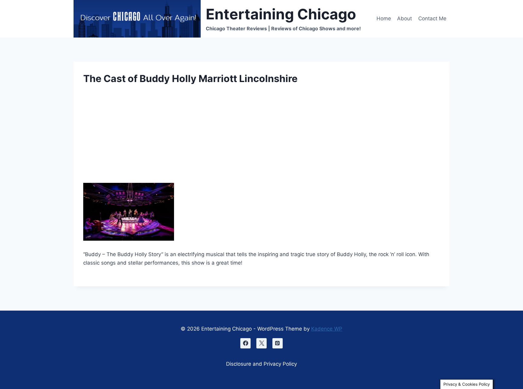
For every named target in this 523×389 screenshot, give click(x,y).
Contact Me (432, 18)
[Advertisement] (261, 138)
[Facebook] (245, 343)
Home (384, 18)
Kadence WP (326, 329)
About (404, 18)
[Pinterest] (277, 343)
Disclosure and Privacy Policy (261, 364)
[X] (261, 343)
